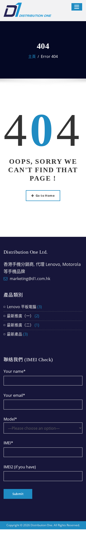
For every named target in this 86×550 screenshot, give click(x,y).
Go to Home (45, 195)
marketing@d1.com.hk (30, 278)
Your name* (15, 371)
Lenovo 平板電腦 (21, 306)
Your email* (14, 395)
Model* (10, 419)
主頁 (32, 56)
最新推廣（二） (20, 325)
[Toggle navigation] (77, 7)
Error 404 (49, 56)
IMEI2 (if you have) (20, 467)
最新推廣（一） (20, 315)
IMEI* (8, 443)
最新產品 (14, 334)
